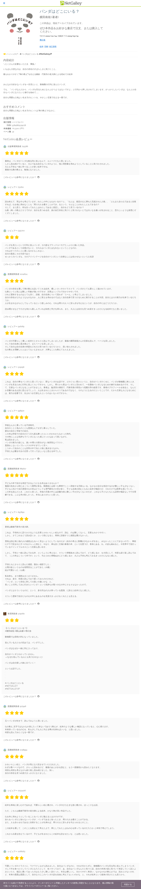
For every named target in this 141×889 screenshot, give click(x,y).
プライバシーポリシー (34, 886)
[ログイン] (4, 3)
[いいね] (38, 177)
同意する (128, 884)
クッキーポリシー (45, 883)
